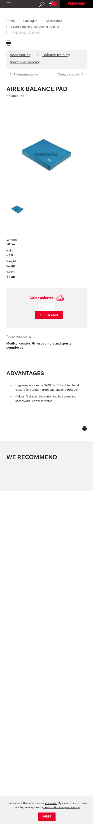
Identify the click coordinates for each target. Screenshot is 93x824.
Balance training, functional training (34, 26)
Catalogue (30, 21)
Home (10, 21)
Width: (10, 272)
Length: (11, 239)
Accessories (54, 21)
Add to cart (49, 315)
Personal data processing (61, 807)
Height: (11, 250)
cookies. (51, 803)
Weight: (11, 261)
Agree (46, 816)
